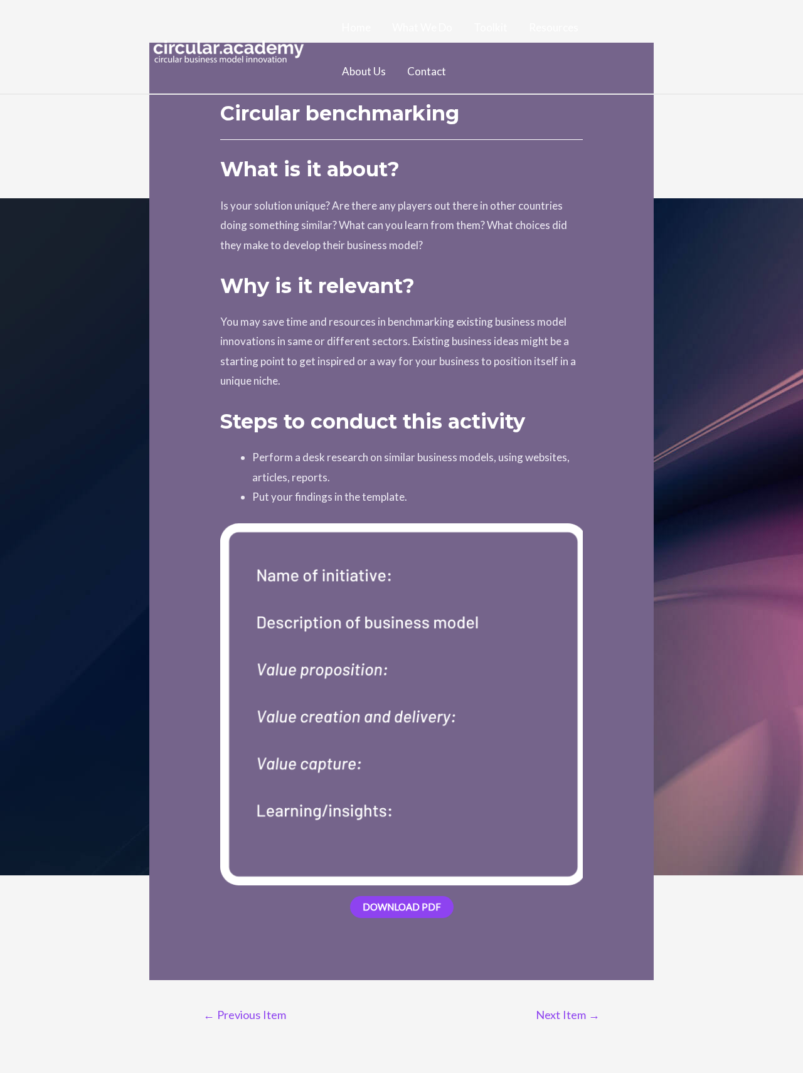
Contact (426, 71)
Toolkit (491, 27)
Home (356, 27)
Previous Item (244, 1015)
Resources (553, 27)
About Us (364, 71)
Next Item (568, 1015)
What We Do (422, 27)
